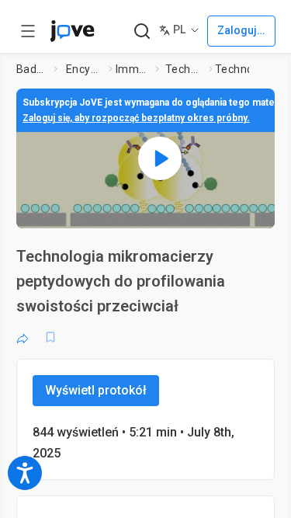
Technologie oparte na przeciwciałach (184, 69)
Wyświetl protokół (96, 390)
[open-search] (141, 31)
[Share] (22, 337)
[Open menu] (28, 31)
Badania (31, 69)
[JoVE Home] (72, 31)
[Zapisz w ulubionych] (50, 337)
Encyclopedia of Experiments (84, 69)
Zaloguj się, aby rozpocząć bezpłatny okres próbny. (136, 118)
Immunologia (133, 69)
